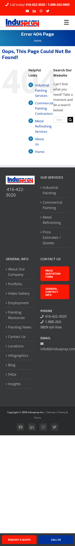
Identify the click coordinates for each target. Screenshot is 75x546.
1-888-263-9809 (59, 4)
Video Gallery (19, 293)
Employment (18, 302)
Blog (11, 365)
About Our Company (16, 272)
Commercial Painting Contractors (44, 108)
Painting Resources (16, 315)
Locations (16, 346)
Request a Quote (19, 539)
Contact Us (17, 336)
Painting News (19, 327)
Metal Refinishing (52, 220)
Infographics (18, 355)
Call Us (56, 539)
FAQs (12, 374)
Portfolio (15, 284)
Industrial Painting (50, 190)
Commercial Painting (52, 205)
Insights (14, 383)
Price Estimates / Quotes (52, 237)
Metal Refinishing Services (43, 126)
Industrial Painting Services (42, 90)
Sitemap (51, 412)
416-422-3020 (35, 4)
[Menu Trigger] (66, 22)
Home (37, 40)
